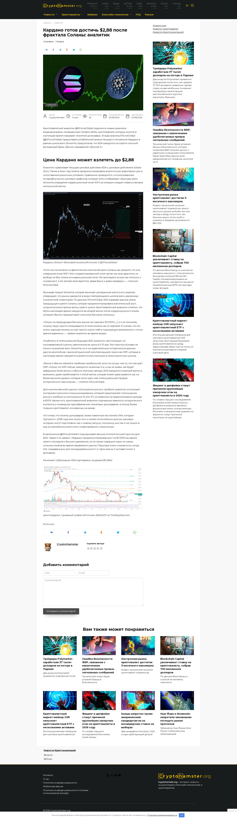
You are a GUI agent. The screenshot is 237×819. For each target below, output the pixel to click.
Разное (149, 14)
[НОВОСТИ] (173, 63)
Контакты (48, 775)
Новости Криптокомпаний (168, 32)
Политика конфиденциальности (60, 783)
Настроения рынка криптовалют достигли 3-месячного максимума (170, 198)
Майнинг (92, 14)
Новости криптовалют (165, 29)
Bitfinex (48, 759)
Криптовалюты (71, 14)
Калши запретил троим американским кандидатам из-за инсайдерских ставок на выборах (137, 720)
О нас (46, 779)
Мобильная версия (53, 786)
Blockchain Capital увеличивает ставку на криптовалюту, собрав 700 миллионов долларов (171, 260)
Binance (48, 755)
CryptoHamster (67, 544)
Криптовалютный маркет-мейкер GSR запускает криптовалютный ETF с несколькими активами (170, 325)
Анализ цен (159, 25)
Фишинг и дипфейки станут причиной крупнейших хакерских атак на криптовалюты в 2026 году (171, 390)
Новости (49, 14)
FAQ (138, 14)
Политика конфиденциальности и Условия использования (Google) (65, 792)
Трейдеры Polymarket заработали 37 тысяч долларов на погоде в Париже (173, 72)
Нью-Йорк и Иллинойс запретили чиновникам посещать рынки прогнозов (175, 718)
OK (181, 815)
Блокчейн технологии (115, 14)
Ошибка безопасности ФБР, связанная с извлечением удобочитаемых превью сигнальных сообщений (171, 134)
